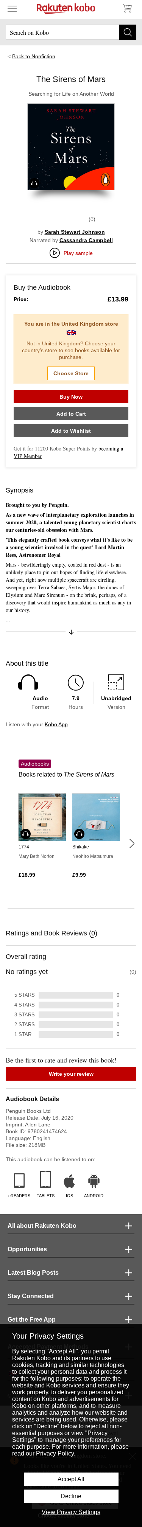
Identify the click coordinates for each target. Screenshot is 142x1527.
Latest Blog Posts (33, 1272)
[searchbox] (71, 32)
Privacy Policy (55, 1453)
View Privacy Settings (71, 1512)
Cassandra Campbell (86, 240)
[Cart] (126, 8)
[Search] (127, 32)
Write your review (71, 1074)
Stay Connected (31, 1296)
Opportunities (27, 1249)
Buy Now (71, 397)
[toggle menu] (12, 8)
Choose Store (71, 373)
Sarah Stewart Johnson (75, 232)
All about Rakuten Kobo (42, 1226)
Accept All (71, 1479)
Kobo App (56, 724)
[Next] (131, 843)
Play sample (78, 253)
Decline (71, 1496)
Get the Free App (32, 1319)
